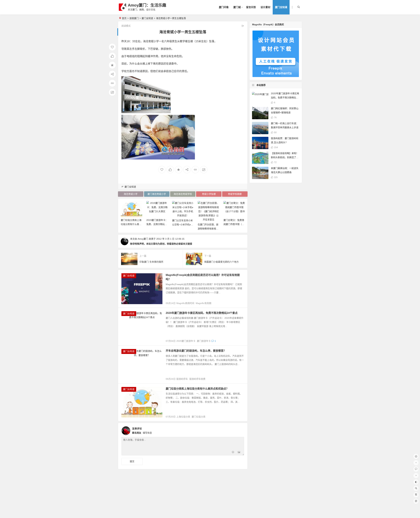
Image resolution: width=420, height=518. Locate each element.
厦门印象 (224, 7)
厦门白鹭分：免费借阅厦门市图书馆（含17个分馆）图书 (208, 224)
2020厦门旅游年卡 (185, 341)
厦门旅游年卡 (204, 341)
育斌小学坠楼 (209, 194)
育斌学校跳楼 (235, 194)
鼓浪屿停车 (182, 379)
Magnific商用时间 (185, 303)
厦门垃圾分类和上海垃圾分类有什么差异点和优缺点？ (197, 388)
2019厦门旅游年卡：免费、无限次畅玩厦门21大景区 (131, 224)
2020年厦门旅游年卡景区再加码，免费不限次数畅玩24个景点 (202, 313)
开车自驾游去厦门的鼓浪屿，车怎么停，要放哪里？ (196, 350)
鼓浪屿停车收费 (197, 379)
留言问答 (251, 7)
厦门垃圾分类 (198, 416)
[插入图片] (239, 452)
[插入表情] (233, 452)
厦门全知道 (281, 7)
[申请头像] (240, 429)
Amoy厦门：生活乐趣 (147, 5)
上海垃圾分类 (183, 416)
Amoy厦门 (143, 238)
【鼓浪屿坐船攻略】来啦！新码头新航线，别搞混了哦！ (284, 157)
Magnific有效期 (203, 303)
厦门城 (237, 7)
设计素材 (265, 7)
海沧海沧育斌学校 (183, 194)
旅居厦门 (134, 18)
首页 (124, 18)
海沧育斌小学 (130, 194)
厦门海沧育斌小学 (156, 194)
